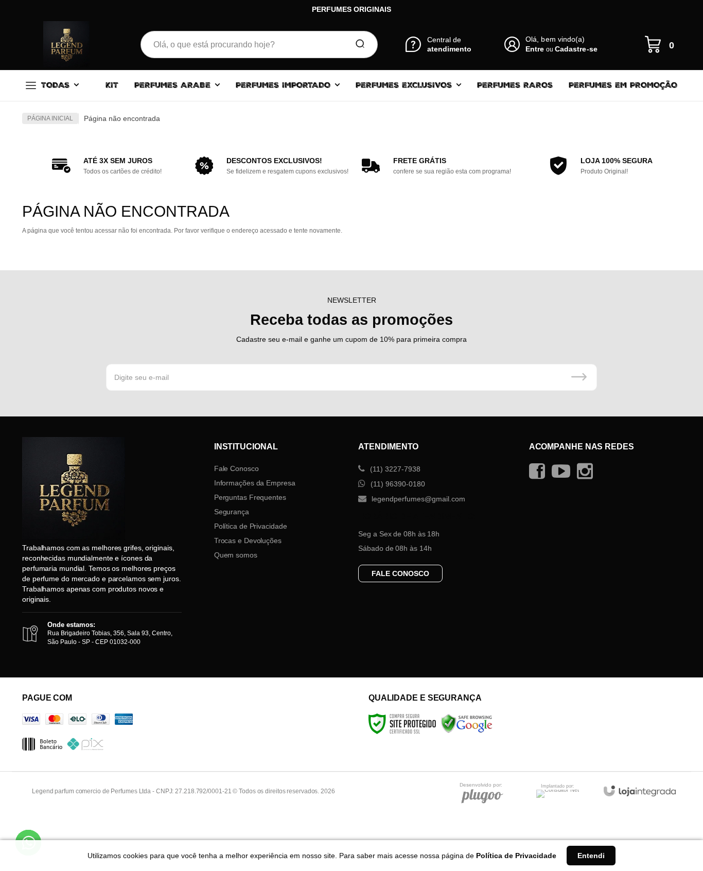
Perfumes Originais (351, 9)
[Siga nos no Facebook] (539, 471)
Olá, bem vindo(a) (555, 39)
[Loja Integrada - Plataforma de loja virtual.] (640, 791)
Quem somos (235, 555)
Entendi (591, 855)
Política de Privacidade (250, 526)
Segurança (231, 512)
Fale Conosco (236, 468)
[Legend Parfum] (66, 44)
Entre (534, 49)
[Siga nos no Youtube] (563, 471)
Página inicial (50, 118)
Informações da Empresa (254, 483)
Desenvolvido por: (481, 785)
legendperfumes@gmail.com (417, 499)
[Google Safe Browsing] (467, 723)
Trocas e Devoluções (248, 540)
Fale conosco (400, 573)
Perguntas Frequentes (250, 497)
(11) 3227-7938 (394, 469)
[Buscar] (356, 44)
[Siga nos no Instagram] (587, 471)
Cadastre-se (576, 49)
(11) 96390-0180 (396, 484)
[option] (104, 166)
